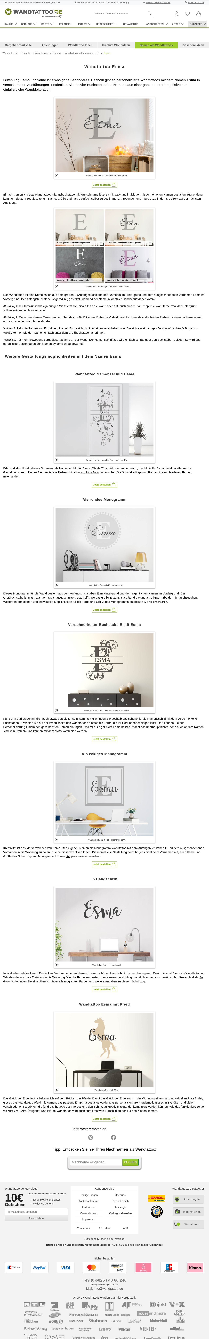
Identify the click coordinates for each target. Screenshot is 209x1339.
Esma (107, 53)
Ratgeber (27, 53)
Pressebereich (120, 1201)
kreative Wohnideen (116, 45)
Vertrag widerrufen (120, 1213)
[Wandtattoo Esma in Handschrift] (104, 925)
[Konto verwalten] (176, 14)
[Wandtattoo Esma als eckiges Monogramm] (104, 799)
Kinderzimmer (104, 24)
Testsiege (120, 1207)
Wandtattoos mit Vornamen (79, 53)
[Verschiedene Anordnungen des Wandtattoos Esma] (104, 246)
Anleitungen (49, 45)
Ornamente (130, 24)
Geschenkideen (193, 45)
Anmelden (36, 1218)
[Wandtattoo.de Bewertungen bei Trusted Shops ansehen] (157, 1216)
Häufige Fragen (89, 1195)
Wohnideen (192, 1224)
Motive (82, 24)
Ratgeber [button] (196, 24)
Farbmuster (88, 1207)
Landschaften (154, 24)
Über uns (120, 1195)
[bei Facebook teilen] (106, 1138)
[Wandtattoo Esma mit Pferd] (104, 1050)
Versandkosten (88, 1213)
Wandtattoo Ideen (80, 45)
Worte (45, 24)
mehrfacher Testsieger (158, 3)
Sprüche (26, 24)
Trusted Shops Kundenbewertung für (78, 1244)
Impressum (88, 1219)
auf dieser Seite (89, 472)
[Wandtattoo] (33, 12)
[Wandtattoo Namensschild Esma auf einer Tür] (104, 420)
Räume (8, 24)
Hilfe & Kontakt (196, 3)
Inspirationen (192, 1211)
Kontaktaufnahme (89, 1201)
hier (68, 856)
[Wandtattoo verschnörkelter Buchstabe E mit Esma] (104, 670)
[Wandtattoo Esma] (104, 135)
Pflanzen (65, 24)
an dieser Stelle (158, 602)
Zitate (176, 24)
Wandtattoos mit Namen (48, 53)
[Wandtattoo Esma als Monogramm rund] (104, 545)
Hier (189, 194)
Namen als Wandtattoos (156, 45)
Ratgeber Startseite (18, 45)
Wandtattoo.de (10, 53)
